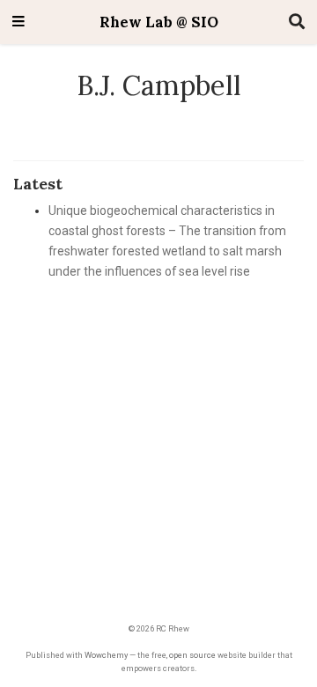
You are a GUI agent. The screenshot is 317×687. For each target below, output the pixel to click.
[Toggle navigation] (18, 22)
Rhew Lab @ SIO (159, 22)
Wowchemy (106, 655)
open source (192, 655)
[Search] (297, 22)
